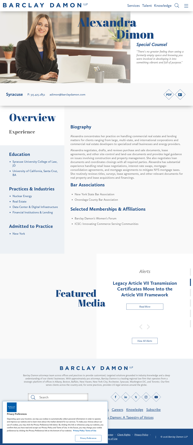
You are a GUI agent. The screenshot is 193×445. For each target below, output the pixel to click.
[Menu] (185, 6)
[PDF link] (169, 94)
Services (133, 5)
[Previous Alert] (141, 326)
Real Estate (20, 201)
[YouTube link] (156, 397)
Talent (147, 5)
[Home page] (96, 372)
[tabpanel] (145, 289)
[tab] (190, 272)
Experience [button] (22, 132)
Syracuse (14, 94)
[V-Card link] (180, 94)
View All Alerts (144, 340)
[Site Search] (176, 6)
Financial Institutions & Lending (33, 212)
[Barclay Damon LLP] (45, 5)
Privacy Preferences (88, 438)
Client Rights (123, 434)
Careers (117, 409)
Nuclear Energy (22, 196)
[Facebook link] (115, 397)
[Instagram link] (146, 397)
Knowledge (163, 5)
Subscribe (153, 409)
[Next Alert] (148, 326)
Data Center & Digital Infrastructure (35, 207)
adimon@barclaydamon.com (67, 94)
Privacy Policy (141, 434)
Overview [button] (32, 117)
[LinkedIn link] (125, 397)
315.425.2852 (38, 94)
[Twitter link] (136, 397)
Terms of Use (110, 438)
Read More (138, 307)
